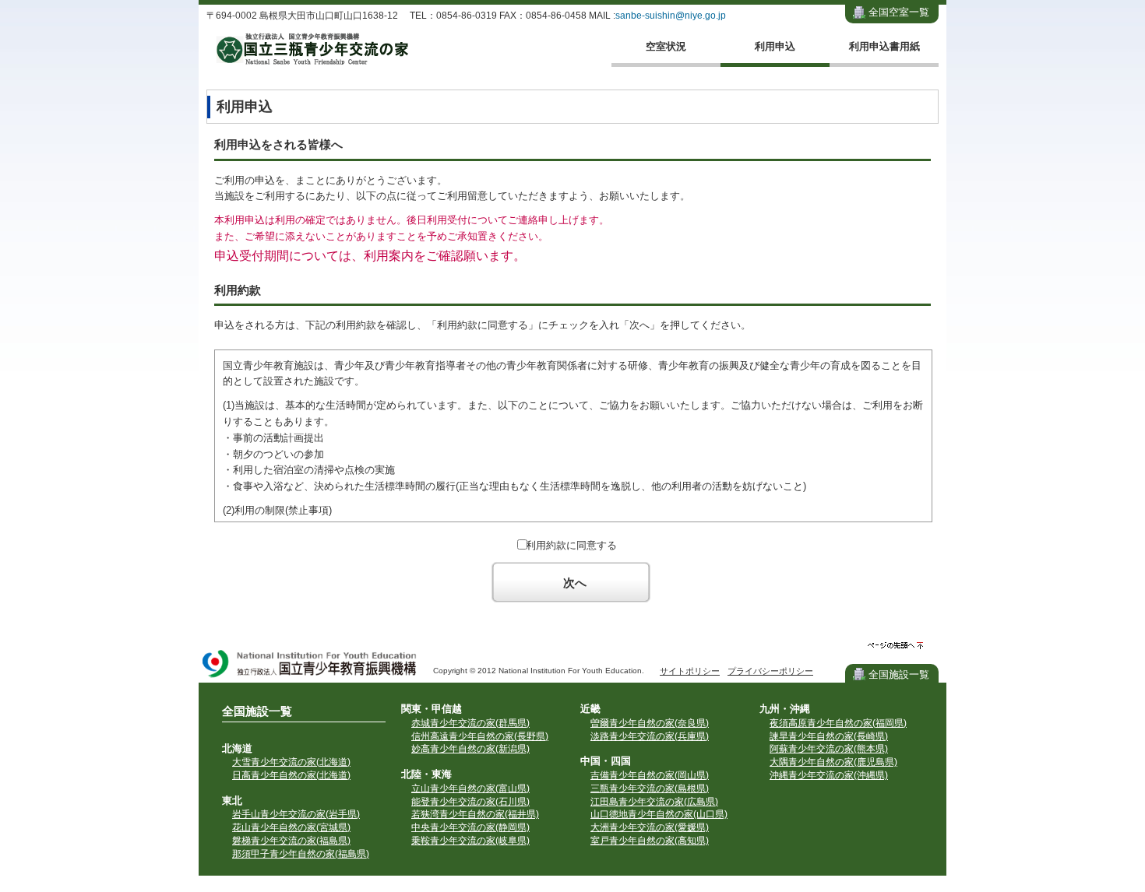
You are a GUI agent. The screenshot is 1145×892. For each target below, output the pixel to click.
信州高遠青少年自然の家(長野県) (479, 736)
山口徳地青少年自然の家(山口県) (659, 814)
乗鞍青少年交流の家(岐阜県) (470, 840)
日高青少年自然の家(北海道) (291, 775)
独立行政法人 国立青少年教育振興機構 (310, 665)
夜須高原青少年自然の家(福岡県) (838, 723)
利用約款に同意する (571, 545)
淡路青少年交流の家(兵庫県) (649, 736)
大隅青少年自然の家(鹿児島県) (833, 762)
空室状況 (666, 46)
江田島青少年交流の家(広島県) (654, 801)
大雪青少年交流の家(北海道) (291, 762)
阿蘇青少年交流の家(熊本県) (829, 748)
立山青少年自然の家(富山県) (470, 788)
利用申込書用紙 (884, 46)
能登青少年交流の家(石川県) (470, 801)
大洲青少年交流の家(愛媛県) (649, 827)
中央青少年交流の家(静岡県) (470, 827)
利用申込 (775, 46)
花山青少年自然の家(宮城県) (291, 827)
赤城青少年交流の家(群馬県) (470, 723)
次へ (575, 582)
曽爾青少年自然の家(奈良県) (649, 723)
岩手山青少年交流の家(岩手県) (296, 814)
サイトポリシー (690, 671)
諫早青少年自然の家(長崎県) (829, 736)
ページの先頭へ (895, 645)
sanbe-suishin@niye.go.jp (670, 15)
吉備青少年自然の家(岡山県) (649, 775)
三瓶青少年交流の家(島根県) (649, 788)
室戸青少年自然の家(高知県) (649, 840)
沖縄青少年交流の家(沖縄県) (829, 775)
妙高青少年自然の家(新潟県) (470, 748)
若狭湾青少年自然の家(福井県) (475, 814)
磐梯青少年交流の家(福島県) (291, 840)
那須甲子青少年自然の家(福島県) (300, 853)
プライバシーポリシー (770, 671)
